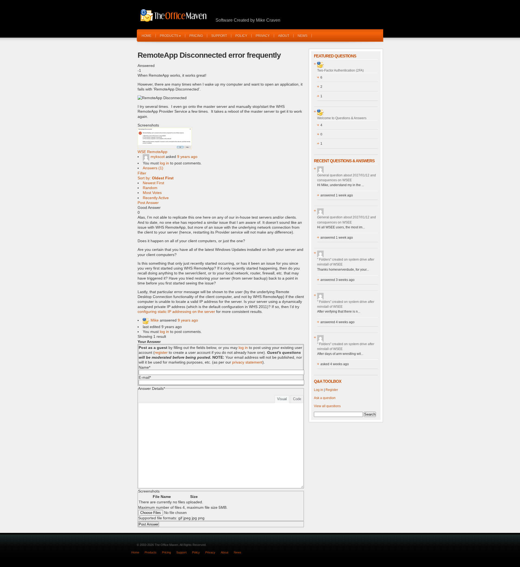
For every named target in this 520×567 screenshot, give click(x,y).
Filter (142, 173)
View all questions (327, 406)
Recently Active (156, 198)
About (283, 35)
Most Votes (152, 192)
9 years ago (187, 156)
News (302, 35)
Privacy (263, 35)
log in (164, 163)
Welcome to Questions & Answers (341, 118)
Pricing (196, 35)
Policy (241, 35)
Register (332, 390)
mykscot (158, 156)
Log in (318, 390)
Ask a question (325, 398)
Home (146, 35)
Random (150, 188)
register (161, 352)
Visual (282, 399)
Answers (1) (153, 168)
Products (170, 35)
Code (297, 399)
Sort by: (156, 178)
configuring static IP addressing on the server (176, 311)
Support (219, 35)
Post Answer (148, 202)
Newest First (153, 183)
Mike (155, 320)
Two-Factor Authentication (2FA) (340, 70)
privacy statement (247, 362)
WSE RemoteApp (152, 152)
